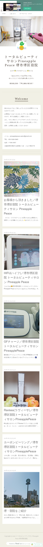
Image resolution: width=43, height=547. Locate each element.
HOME (4, 13)
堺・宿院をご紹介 (15, 511)
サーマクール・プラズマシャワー (26, 13)
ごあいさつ (13, 13)
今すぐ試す (27, 8)
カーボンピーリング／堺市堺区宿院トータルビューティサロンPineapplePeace (21, 446)
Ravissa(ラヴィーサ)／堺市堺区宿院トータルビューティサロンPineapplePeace (21, 414)
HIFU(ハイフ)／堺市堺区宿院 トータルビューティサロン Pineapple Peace (21, 277)
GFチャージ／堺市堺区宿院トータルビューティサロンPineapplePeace (21, 345)
